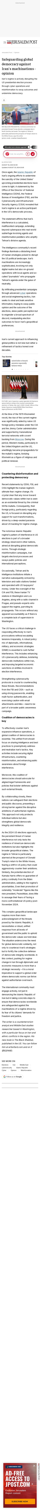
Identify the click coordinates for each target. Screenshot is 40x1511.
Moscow (19, 439)
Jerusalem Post (7, 52)
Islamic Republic (25, 172)
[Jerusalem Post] (22, 42)
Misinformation (26, 1070)
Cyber (4, 1070)
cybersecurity (7, 1068)
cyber (23, 293)
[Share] (4, 100)
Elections (5, 1065)
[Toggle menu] (5, 42)
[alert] (20, 1485)
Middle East (24, 1065)
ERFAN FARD (8, 162)
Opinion (16, 52)
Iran (14, 1065)
